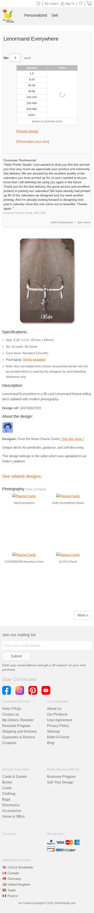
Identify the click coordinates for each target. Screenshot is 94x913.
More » (83, 615)
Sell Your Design (60, 782)
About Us (54, 709)
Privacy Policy (58, 726)
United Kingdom (19, 884)
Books (7, 782)
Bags (6, 799)
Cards (7, 788)
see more (84, 222)
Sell (54, 15)
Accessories (11, 811)
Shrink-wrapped (34, 359)
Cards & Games (14, 776)
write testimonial (61, 222)
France (13, 896)
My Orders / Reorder (17, 720)
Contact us (10, 714)
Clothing (8, 794)
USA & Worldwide (20, 867)
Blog (50, 743)
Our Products (57, 714)
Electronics (10, 805)
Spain (12, 890)
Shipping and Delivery (19, 731)
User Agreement (59, 720)
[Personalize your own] (32, 141)
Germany (14, 879)
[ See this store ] (72, 439)
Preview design (27, 131)
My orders (52, 3)
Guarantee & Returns (18, 737)
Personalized (35, 15)
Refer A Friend (58, 737)
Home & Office (13, 816)
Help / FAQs (11, 709)
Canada (13, 873)
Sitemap (53, 731)
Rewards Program (16, 726)
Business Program (61, 776)
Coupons (9, 743)
